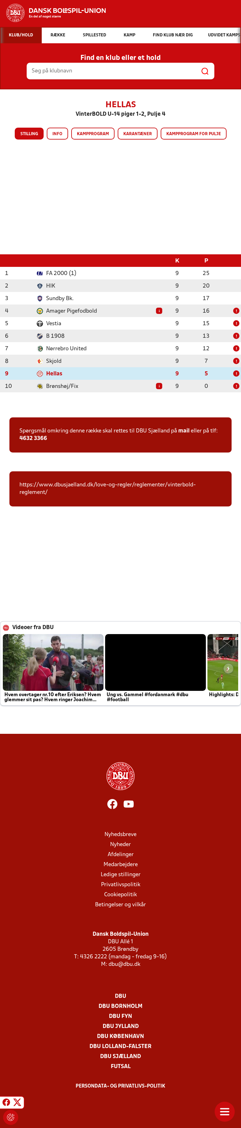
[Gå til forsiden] (53, 13)
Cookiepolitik (120, 895)
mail (184, 431)
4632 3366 (33, 438)
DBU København (120, 1036)
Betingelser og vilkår (120, 905)
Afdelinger (121, 854)
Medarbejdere (121, 864)
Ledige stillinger (121, 874)
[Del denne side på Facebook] (6, 1104)
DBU (120, 996)
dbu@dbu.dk (124, 964)
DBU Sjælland (120, 1056)
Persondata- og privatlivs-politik (120, 1086)
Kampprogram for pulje (193, 134)
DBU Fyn (120, 1016)
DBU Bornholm (120, 1006)
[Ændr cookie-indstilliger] (10, 1117)
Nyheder (120, 844)
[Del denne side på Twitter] (17, 1104)
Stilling (29, 134)
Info (57, 134)
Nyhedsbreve (120, 834)
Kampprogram (93, 134)
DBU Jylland (121, 1026)
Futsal (121, 1066)
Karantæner (137, 134)
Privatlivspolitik (120, 884)
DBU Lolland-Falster (120, 1046)
